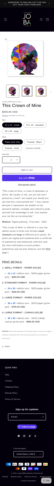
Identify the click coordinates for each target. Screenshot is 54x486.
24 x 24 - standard (35, 125)
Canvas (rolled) (34, 149)
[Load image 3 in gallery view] (41, 91)
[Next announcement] (49, 3)
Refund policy (16, 477)
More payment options (27, 184)
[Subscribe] (43, 417)
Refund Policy (11, 393)
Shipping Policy (12, 387)
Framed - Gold (12, 148)
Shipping (5, 115)
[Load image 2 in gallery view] (26, 91)
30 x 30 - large (12, 131)
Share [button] (7, 346)
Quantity (5, 154)
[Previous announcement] (5, 3)
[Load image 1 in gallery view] (12, 91)
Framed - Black (34, 142)
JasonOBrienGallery (25, 473)
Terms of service (30, 477)
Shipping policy (46, 477)
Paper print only (12, 142)
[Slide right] (51, 92)
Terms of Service (12, 399)
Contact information (28, 481)
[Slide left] (3, 92)
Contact (8, 381)
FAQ (7, 375)
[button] (6, 19)
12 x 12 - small (12, 125)
